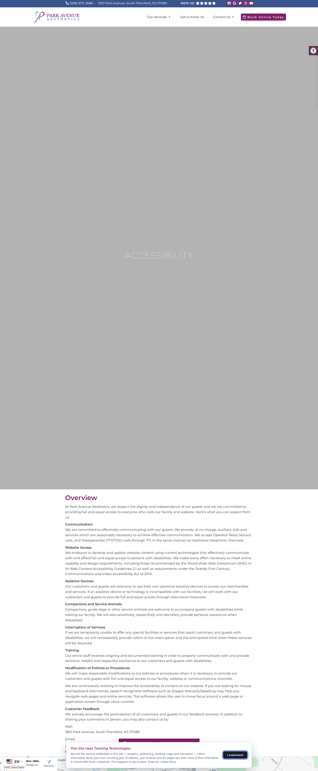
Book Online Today (265, 17)
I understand (235, 755)
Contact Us (221, 17)
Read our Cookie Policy (162, 761)
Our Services (157, 17)
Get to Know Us (192, 17)
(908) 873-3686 (81, 3)
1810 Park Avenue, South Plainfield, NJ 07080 (132, 3)
